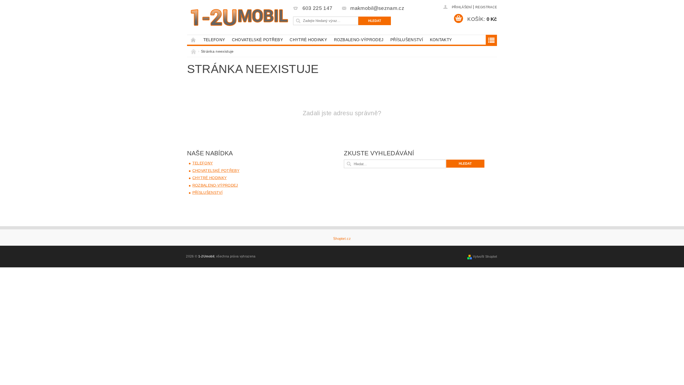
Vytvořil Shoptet (485, 257)
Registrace (486, 7)
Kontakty (441, 39)
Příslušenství (406, 39)
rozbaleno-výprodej (359, 39)
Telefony (214, 39)
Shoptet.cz (342, 238)
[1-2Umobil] (239, 17)
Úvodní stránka (193, 39)
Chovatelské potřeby (257, 39)
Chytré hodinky (308, 39)
